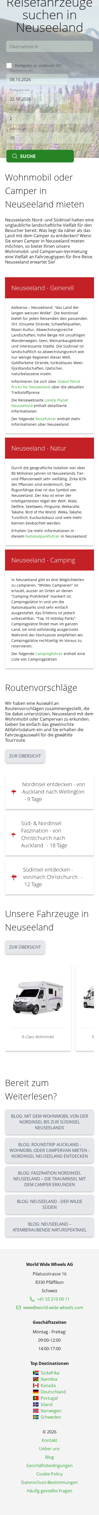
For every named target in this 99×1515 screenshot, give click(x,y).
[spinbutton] (49, 118)
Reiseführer (45, 418)
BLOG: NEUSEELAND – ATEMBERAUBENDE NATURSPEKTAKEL (50, 1227)
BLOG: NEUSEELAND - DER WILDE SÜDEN (49, 1204)
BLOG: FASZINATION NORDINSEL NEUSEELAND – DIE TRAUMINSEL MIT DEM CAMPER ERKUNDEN (49, 1178)
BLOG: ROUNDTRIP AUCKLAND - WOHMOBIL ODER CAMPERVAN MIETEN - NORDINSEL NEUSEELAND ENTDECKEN (49, 1150)
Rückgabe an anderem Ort (38, 65)
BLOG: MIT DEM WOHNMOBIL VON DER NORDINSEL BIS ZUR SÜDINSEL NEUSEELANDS (49, 1122)
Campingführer (49, 653)
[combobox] (49, 46)
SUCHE (28, 156)
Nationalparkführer (42, 536)
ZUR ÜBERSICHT (25, 756)
